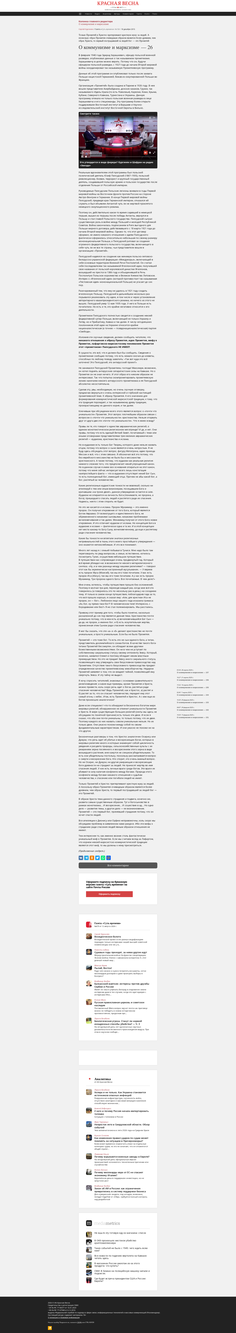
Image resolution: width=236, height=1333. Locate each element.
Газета (139, 14)
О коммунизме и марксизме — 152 (193, 710)
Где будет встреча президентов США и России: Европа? (120, 1279)
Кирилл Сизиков (101, 1135)
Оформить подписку (109, 894)
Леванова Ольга (101, 1154)
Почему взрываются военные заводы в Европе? (121, 1156)
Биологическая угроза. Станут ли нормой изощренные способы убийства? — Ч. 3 (118, 1022)
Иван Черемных (101, 1122)
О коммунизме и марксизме (94, 24)
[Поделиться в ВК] (81, 858)
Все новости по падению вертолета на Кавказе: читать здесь (120, 1257)
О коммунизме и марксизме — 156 (193, 680)
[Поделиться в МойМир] (108, 858)
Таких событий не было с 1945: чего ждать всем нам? (121, 1249)
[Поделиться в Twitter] (97, 858)
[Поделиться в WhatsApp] (103, 858)
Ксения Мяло (100, 1000)
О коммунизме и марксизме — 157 (193, 672)
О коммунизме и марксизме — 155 (193, 687)
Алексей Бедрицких (102, 1108)
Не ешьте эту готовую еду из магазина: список (120, 1232)
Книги (147, 14)
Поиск (154, 14)
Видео (97, 14)
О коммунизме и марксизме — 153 (193, 702)
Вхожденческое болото (107, 936)
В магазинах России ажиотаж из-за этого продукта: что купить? (117, 1264)
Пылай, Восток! (103, 968)
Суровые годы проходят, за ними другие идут (120, 952)
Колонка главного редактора (96, 21)
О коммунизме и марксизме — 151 (193, 717)
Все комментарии (118, 865)
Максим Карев (100, 965)
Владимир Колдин (102, 981)
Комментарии (128, 14)
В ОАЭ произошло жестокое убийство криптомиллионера (115, 1241)
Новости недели (101, 950)
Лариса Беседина (102, 1018)
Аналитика (107, 14)
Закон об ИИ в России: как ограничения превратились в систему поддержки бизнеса (120, 1190)
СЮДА (79, 1322)
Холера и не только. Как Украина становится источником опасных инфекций (120, 1094)
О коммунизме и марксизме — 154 (193, 695)
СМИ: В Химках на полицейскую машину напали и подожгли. (122, 1272)
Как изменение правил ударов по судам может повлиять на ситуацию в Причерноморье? (121, 1139)
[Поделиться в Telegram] (86, 858)
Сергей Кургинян (86, 29)
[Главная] (118, 6)
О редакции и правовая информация (64, 1317)
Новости (88, 14)
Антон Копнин (101, 1170)
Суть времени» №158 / (111, 29)
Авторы (117, 14)
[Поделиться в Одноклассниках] (92, 858)
